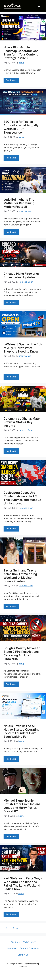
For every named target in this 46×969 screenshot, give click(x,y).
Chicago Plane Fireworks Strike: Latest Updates (21, 275)
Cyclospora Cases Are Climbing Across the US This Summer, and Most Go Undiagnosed (23, 498)
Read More (11, 80)
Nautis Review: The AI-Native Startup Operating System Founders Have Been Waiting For (22, 731)
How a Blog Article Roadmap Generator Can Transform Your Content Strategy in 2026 (21, 52)
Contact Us (23, 955)
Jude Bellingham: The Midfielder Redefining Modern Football (19, 203)
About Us (15, 942)
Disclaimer (12, 948)
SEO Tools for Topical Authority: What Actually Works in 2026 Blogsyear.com (21, 127)
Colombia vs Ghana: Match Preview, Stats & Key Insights (22, 422)
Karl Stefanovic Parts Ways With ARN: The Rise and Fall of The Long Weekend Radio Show (23, 884)
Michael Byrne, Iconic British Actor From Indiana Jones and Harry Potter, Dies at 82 (22, 806)
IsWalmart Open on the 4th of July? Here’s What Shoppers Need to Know (23, 347)
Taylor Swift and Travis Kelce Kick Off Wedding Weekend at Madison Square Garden (20, 576)
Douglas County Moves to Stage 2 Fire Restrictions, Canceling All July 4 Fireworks (22, 653)
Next (19, 928)
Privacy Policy (29, 942)
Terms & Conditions (29, 948)
